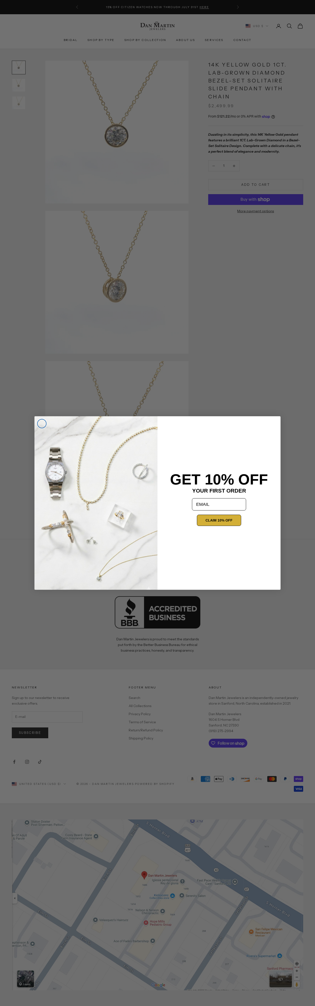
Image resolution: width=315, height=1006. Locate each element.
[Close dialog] (41, 423)
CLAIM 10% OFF (219, 520)
